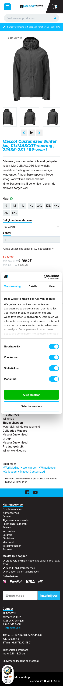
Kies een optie (31, 680)
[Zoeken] (55, 18)
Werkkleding (11, 467)
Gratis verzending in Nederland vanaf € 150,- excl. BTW (33, 27)
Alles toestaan (31, 394)
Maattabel (8, 542)
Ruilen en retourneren (15, 523)
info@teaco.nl (12, 628)
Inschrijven (49, 595)
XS (6, 212)
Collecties (10, 471)
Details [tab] (33, 286)
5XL (14, 212)
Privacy (7, 527)
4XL (56, 205)
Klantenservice (11, 512)
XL (31, 205)
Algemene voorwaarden (16, 520)
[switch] (54, 357)
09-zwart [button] (10, 226)
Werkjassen (29, 467)
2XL (39, 205)
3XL (48, 205)
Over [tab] (52, 286)
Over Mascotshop (12, 509)
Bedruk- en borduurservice (20, 568)
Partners (7, 549)
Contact (7, 516)
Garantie (7, 534)
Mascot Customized (32, 471)
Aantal (7, 233)
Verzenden (9, 531)
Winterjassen (48, 467)
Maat (6, 198)
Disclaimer (8, 538)
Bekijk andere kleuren (17, 220)
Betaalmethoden (12, 545)
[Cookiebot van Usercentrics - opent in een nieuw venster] (44, 277)
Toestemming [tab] (12, 286)
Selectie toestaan (31, 406)
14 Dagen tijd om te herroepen (22, 571)
